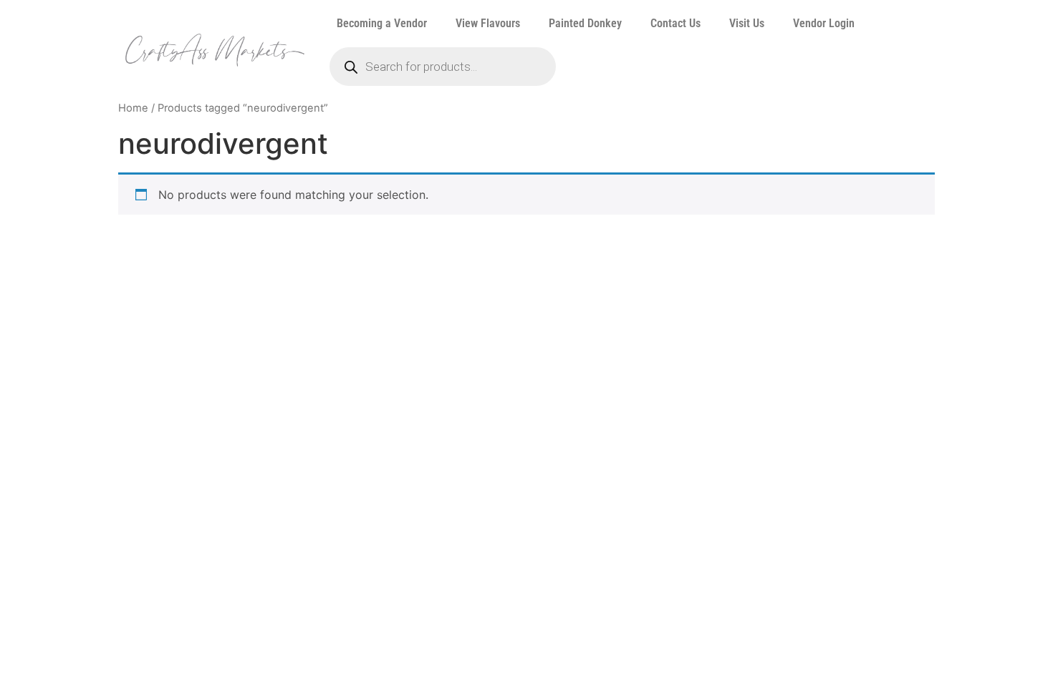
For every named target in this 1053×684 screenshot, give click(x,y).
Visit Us (746, 23)
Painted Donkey (585, 23)
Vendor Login (824, 23)
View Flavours (488, 23)
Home (133, 108)
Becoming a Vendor (382, 23)
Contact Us (675, 23)
